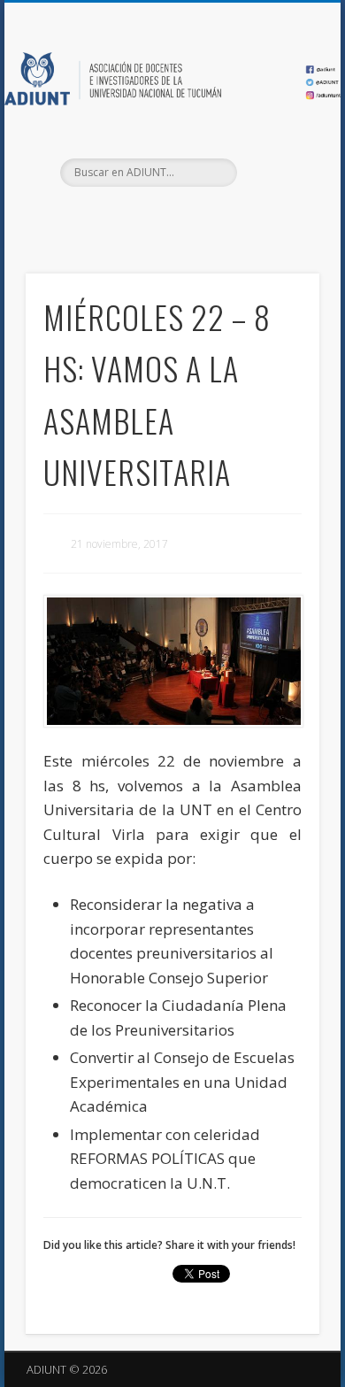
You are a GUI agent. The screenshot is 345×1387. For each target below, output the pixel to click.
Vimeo (206, 217)
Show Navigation (276, 158)
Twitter (170, 217)
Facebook (133, 217)
